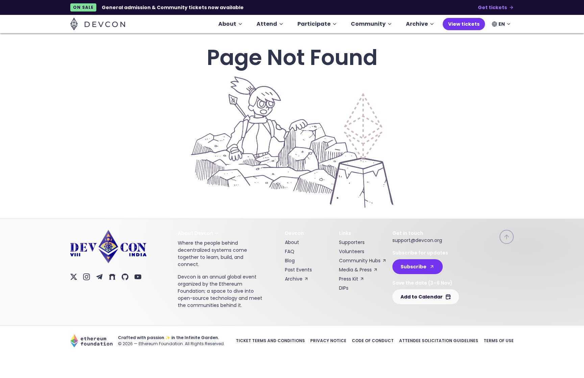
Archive (293, 278)
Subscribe (413, 266)
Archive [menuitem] (417, 24)
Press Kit (348, 278)
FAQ (289, 251)
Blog (290, 260)
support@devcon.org (417, 240)
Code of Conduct (373, 340)
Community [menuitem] (368, 24)
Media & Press (355, 269)
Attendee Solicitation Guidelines (438, 340)
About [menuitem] (227, 24)
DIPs (343, 288)
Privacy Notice (328, 340)
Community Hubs (360, 260)
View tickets (464, 24)
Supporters (352, 242)
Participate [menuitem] (314, 24)
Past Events (298, 269)
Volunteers (351, 251)
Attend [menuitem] (267, 24)
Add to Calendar (421, 296)
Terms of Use (499, 340)
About (292, 242)
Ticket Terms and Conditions (270, 340)
